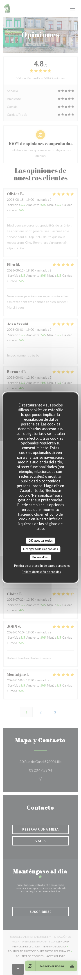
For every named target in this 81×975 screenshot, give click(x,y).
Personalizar (40, 557)
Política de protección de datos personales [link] (42, 565)
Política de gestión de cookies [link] (41, 572)
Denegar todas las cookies (40, 549)
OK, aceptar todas (41, 540)
